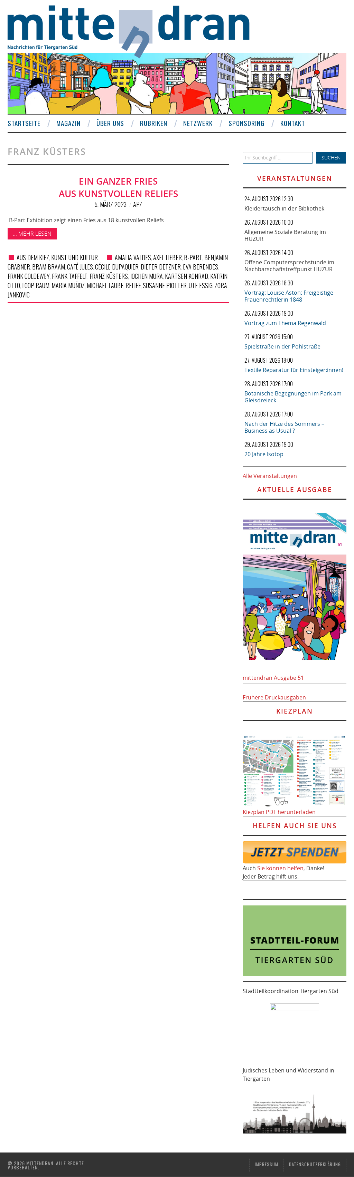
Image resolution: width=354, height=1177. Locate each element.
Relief (133, 285)
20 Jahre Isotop (263, 454)
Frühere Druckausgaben (274, 697)
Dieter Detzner (161, 266)
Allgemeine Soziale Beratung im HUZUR (285, 235)
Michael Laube (105, 285)
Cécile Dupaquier (117, 266)
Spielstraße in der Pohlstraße (282, 346)
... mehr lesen (32, 233)
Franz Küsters (109, 276)
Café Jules (80, 266)
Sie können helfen (280, 868)
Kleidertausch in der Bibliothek (284, 208)
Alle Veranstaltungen (270, 476)
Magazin (68, 123)
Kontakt (292, 123)
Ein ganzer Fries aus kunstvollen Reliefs (118, 187)
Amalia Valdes (133, 257)
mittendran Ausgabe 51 (273, 677)
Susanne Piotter (165, 285)
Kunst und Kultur (74, 257)
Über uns (110, 123)
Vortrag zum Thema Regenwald (285, 323)
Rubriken (153, 123)
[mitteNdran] (135, 31)
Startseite (24, 123)
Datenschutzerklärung (315, 1164)
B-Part (193, 257)
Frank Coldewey (29, 276)
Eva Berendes (200, 266)
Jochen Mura (146, 276)
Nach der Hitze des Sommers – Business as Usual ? (284, 427)
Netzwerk (198, 123)
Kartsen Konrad (186, 276)
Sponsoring (246, 123)
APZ (137, 204)
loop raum (35, 285)
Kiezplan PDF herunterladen (279, 812)
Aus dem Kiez (33, 257)
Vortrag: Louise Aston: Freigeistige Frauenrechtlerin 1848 (288, 296)
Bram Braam (48, 266)
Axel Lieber (167, 257)
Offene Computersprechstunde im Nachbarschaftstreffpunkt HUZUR (289, 265)
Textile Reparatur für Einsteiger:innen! (293, 370)
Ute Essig (201, 285)
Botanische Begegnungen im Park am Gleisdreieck (293, 397)
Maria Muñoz (68, 285)
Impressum (266, 1164)
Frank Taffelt (69, 276)
